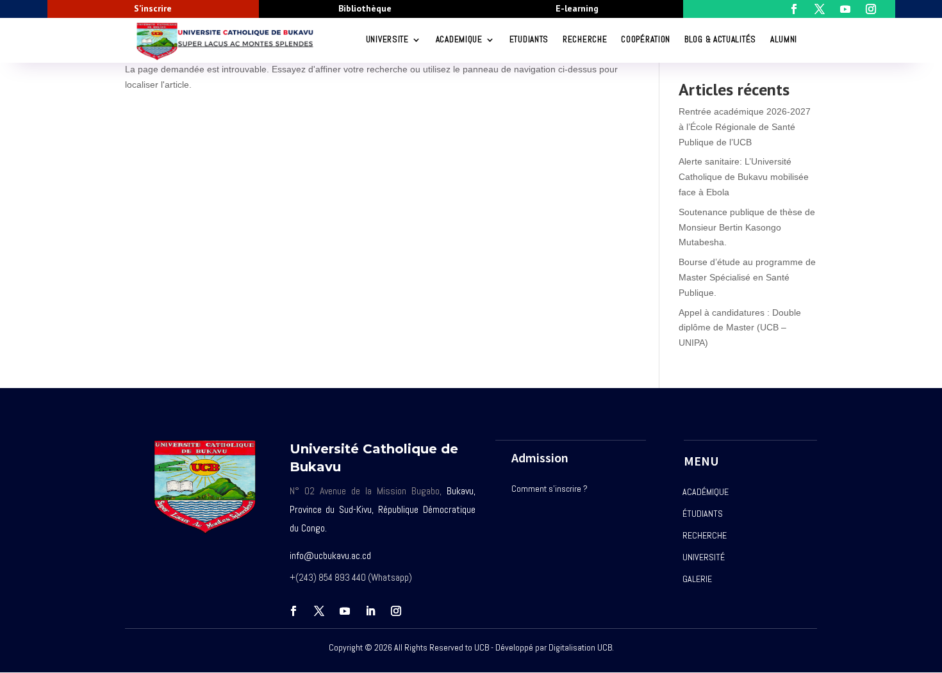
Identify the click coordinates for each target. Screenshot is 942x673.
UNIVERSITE (387, 39)
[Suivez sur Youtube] (345, 611)
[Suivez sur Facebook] (293, 611)
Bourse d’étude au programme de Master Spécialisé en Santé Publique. (747, 277)
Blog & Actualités (720, 39)
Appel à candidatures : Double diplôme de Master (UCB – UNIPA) (740, 327)
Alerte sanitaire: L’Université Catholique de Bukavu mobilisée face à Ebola (744, 176)
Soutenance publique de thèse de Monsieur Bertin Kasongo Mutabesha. (747, 227)
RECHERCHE (585, 39)
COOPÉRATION (645, 39)
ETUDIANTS (529, 39)
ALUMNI (783, 39)
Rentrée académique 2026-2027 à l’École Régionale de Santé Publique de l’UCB (745, 126)
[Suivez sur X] (319, 611)
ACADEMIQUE (459, 39)
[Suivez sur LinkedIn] (370, 611)
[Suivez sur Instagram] (396, 611)
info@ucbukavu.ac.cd (330, 555)
